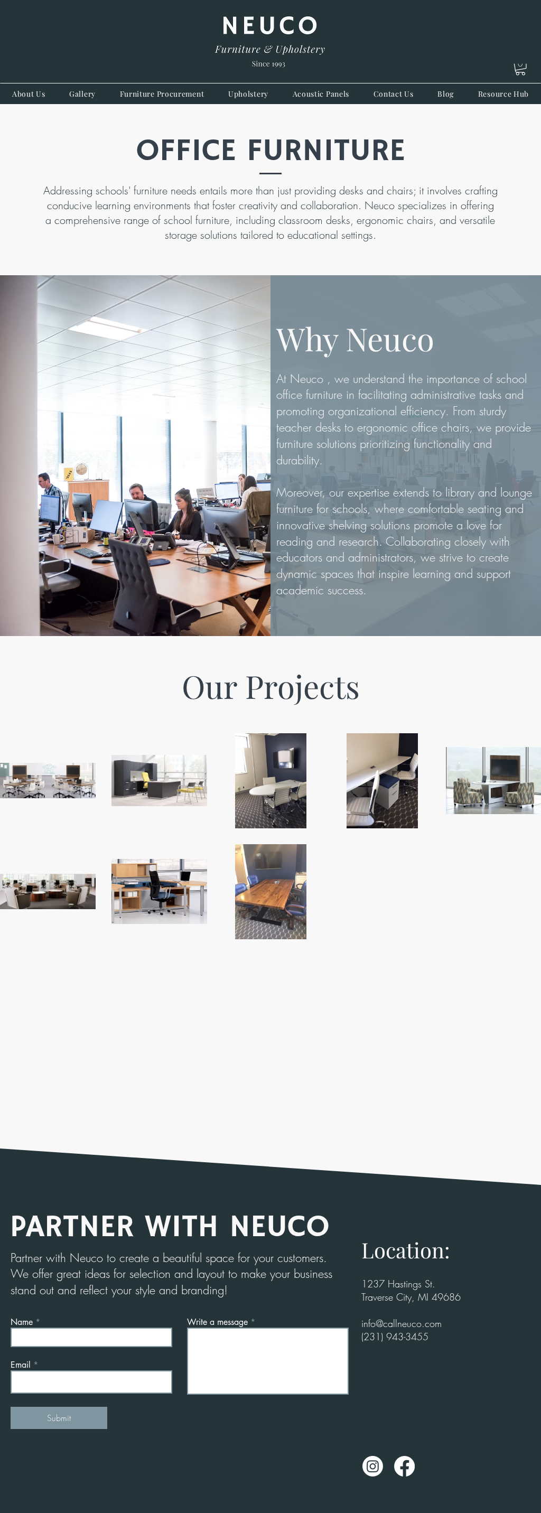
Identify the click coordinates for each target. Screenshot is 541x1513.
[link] (520, 68)
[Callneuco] (270, 42)
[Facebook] (404, 1466)
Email (21, 1365)
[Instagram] (372, 1466)
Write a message (217, 1322)
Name (22, 1322)
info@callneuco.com (401, 1323)
